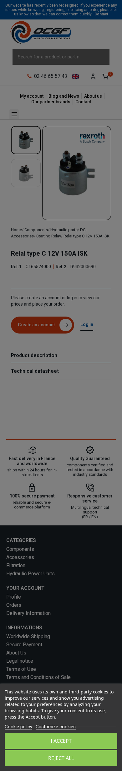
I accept (61, 740)
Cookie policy (18, 727)
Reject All (61, 758)
